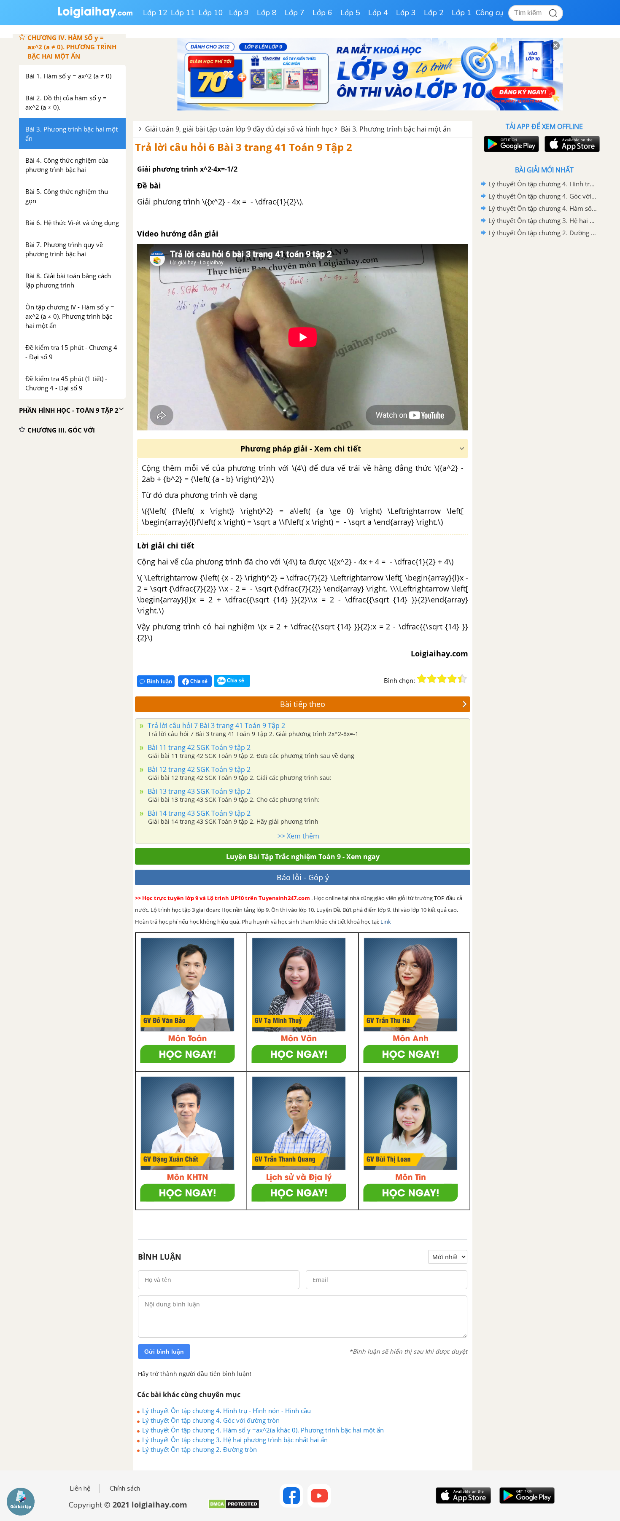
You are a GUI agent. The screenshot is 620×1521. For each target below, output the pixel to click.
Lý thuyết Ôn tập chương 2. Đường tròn (199, 1449)
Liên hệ (80, 1488)
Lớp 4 (378, 13)
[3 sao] (442, 679)
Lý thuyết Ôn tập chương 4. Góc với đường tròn (211, 1420)
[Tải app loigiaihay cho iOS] (571, 144)
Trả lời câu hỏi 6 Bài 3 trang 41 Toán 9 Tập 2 (243, 147)
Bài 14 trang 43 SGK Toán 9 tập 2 (198, 813)
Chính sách (125, 1488)
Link (385, 921)
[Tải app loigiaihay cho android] (510, 144)
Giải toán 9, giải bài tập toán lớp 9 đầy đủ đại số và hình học (239, 129)
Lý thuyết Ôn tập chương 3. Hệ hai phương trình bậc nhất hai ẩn (235, 1439)
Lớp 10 (211, 13)
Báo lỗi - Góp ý (303, 877)
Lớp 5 (350, 13)
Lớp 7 (295, 13)
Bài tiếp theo (302, 704)
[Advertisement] (544, 373)
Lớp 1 (462, 13)
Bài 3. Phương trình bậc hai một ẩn (396, 129)
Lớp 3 (406, 13)
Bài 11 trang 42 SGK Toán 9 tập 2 (198, 747)
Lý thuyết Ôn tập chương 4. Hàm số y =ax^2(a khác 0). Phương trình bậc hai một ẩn (263, 1430)
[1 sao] (422, 679)
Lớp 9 (239, 13)
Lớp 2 (434, 13)
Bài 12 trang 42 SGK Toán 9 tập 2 (198, 769)
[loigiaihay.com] (95, 16)
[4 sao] (452, 679)
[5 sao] (462, 679)
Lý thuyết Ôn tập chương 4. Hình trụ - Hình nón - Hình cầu (226, 1410)
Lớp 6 (322, 13)
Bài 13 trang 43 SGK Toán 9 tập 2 (198, 791)
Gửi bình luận (164, 1351)
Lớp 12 (155, 13)
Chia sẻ (198, 681)
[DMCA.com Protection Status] (233, 1507)
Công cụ (489, 13)
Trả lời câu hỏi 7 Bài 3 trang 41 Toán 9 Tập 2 (215, 725)
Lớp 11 (183, 13)
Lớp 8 (267, 13)
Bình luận (159, 681)
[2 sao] (432, 679)
